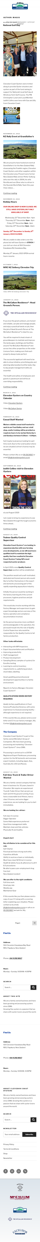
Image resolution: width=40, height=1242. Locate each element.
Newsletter (7, 1158)
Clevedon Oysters (15, 403)
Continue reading (10, 193)
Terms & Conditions (11, 1149)
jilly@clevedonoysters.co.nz (19, 458)
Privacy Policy (8, 1144)
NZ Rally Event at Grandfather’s (18, 136)
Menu (21, 3)
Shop (5, 1154)
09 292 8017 (28, 455)
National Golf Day (11, 25)
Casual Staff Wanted (13, 419)
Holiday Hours (10, 202)
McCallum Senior (15, 408)
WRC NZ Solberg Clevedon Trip (18, 267)
